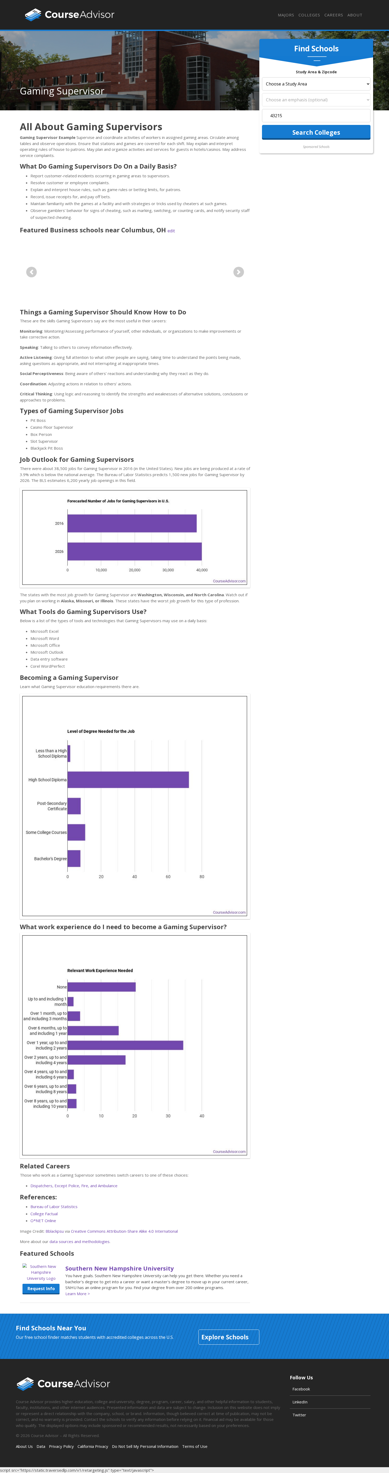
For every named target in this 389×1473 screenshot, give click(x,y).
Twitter (299, 1414)
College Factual (44, 1213)
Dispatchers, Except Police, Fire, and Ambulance (73, 1185)
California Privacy (93, 1446)
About (355, 14)
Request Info (41, 1288)
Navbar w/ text (69, 15)
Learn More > (77, 1293)
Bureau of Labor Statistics (54, 1206)
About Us (24, 1446)
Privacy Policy (61, 1446)
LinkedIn (299, 1401)
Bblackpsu (55, 1231)
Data (41, 1446)
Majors (286, 14)
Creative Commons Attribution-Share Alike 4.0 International (124, 1231)
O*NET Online (43, 1220)
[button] (31, 272)
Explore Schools (224, 1337)
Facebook (301, 1388)
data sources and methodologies (79, 1241)
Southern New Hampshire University (119, 1268)
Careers (333, 14)
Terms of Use (194, 1446)
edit (171, 231)
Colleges (309, 14)
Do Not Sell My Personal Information (145, 1446)
